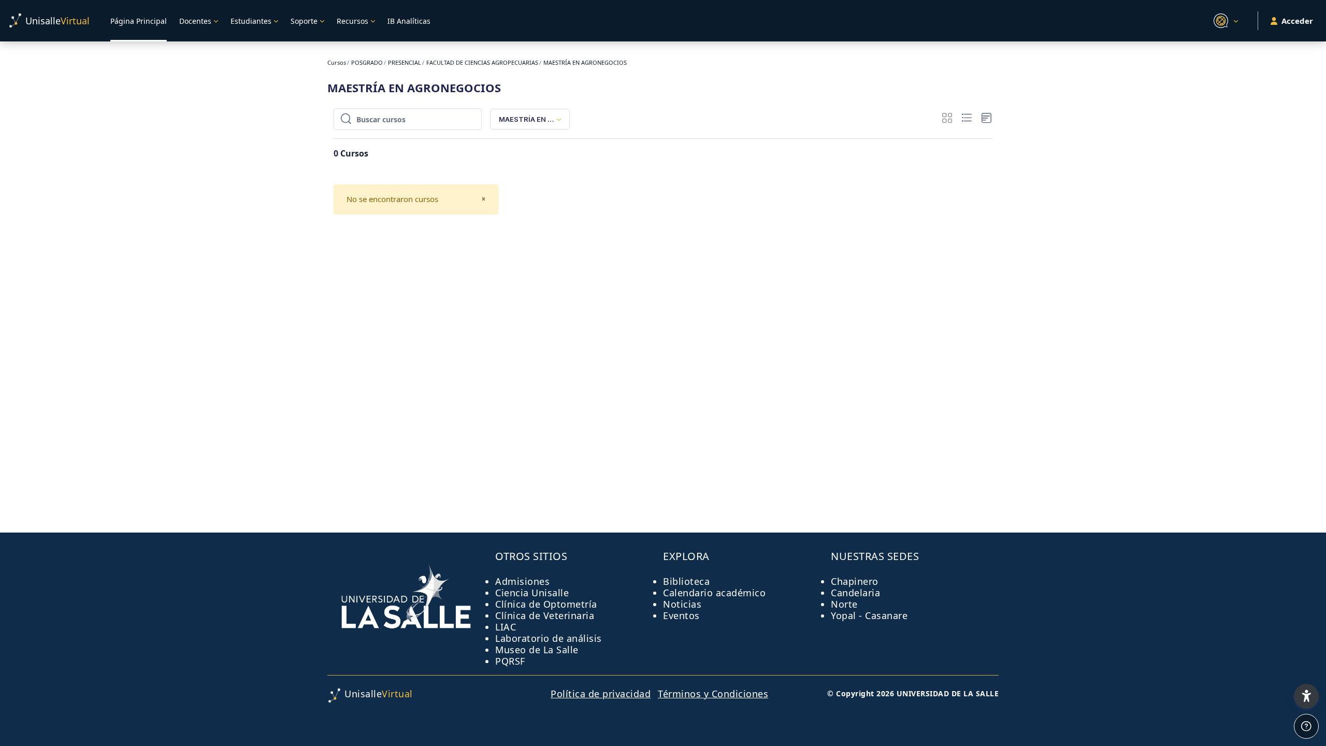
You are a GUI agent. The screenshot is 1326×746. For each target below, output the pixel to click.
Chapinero (854, 581)
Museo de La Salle (537, 649)
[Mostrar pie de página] (1306, 726)
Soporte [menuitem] (304, 21)
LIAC (505, 627)
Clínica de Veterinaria (544, 615)
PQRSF (510, 661)
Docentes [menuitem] (195, 21)
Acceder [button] (1297, 21)
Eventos (681, 615)
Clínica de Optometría (546, 604)
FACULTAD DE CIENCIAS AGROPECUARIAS (482, 62)
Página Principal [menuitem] (138, 21)
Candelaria (855, 592)
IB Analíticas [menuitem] (408, 21)
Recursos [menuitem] (352, 21)
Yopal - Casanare (869, 615)
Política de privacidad (601, 693)
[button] (1224, 20)
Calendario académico (714, 592)
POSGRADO (367, 62)
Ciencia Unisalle (532, 592)
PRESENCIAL (404, 62)
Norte (844, 604)
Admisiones (522, 581)
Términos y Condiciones (713, 693)
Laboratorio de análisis (548, 638)
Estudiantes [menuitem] (250, 21)
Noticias (682, 604)
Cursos (336, 62)
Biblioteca (686, 581)
